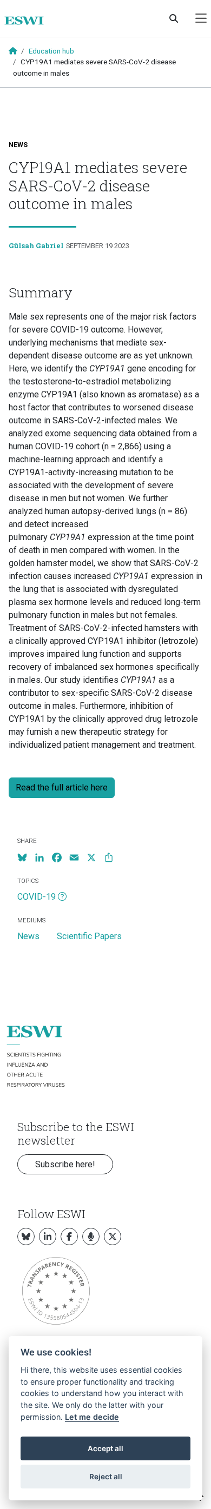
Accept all (105, 1448)
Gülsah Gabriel (36, 245)
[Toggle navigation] (201, 18)
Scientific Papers (89, 936)
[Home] (28, 20)
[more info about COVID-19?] (62, 896)
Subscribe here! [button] (65, 1164)
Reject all (105, 1476)
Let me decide (92, 1416)
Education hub (51, 50)
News (18, 145)
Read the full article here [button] (62, 787)
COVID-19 (36, 897)
